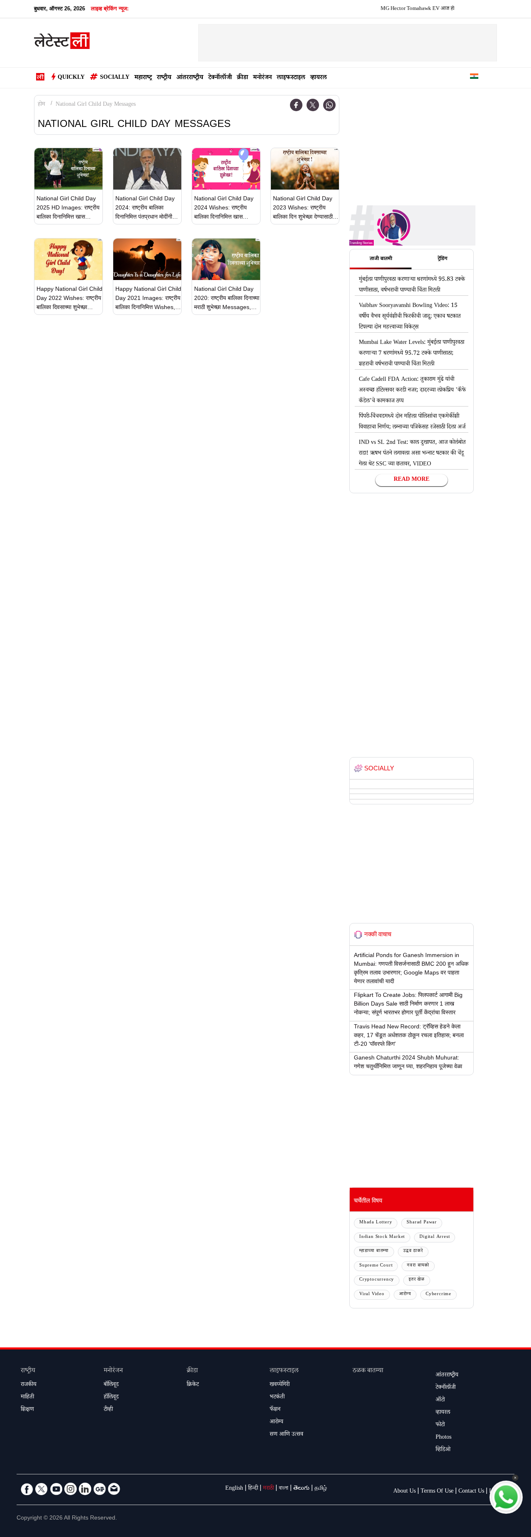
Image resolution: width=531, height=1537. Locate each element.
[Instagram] (70, 1489)
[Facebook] (296, 105)
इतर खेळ (417, 1280)
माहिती (27, 1397)
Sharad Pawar (422, 1222)
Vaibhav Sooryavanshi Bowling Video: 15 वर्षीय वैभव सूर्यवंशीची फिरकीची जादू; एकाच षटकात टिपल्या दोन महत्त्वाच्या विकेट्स (410, 317)
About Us (404, 1491)
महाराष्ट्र (143, 78)
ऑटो (440, 1400)
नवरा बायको (418, 1265)
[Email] (114, 1489)
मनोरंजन (262, 78)
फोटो (440, 1425)
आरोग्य (405, 1294)
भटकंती (277, 1397)
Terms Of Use (437, 1491)
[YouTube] (56, 1489)
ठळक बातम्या (368, 1371)
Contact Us (471, 1491)
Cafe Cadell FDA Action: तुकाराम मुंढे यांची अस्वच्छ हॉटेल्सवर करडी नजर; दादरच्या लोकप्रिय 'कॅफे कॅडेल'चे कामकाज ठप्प (412, 390)
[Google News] (99, 1489)
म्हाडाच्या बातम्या (374, 1251)
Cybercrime (438, 1294)
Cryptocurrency (376, 1280)
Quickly (71, 78)
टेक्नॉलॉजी (220, 78)
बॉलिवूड (111, 1385)
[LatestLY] (62, 43)
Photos (443, 1437)
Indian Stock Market (382, 1237)
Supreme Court (375, 1265)
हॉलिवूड (111, 1397)
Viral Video (372, 1294)
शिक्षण (27, 1410)
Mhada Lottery (375, 1222)
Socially (114, 78)
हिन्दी (253, 1488)
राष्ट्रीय (164, 78)
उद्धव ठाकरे (413, 1251)
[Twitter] (313, 105)
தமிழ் (320, 1488)
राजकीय (29, 1385)
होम (41, 105)
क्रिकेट (193, 1385)
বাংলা (283, 1488)
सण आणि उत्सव (286, 1435)
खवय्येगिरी (280, 1385)
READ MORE (411, 480)
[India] (474, 77)
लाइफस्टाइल (291, 78)
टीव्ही (108, 1410)
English (234, 1488)
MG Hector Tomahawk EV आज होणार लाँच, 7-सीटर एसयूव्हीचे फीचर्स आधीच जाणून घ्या (445, 9)
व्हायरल (318, 78)
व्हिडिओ (443, 1450)
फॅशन (275, 1410)
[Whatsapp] (329, 105)
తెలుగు (301, 1488)
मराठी (268, 1488)
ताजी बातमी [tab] (381, 259)
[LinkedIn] (85, 1489)
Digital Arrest (434, 1237)
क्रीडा (242, 78)
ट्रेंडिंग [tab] (442, 259)
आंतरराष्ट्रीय (189, 78)
